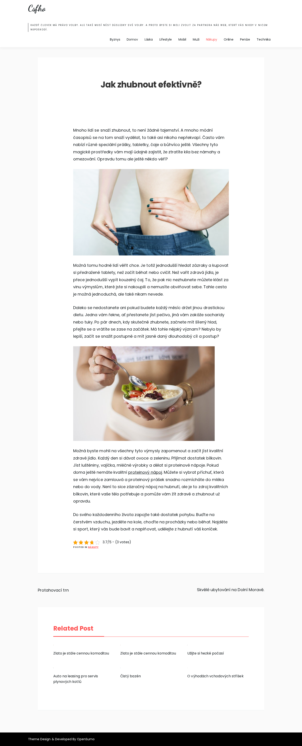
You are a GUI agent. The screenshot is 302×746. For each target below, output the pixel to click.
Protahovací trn (53, 590)
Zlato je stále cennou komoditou (81, 653)
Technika (264, 39)
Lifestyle (165, 39)
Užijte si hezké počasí (205, 653)
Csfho (36, 8)
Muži (196, 39)
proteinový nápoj (145, 472)
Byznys (115, 39)
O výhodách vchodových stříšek (215, 676)
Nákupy (211, 39)
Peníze (245, 39)
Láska (149, 39)
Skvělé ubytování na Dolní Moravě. (230, 589)
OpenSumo (86, 739)
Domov (132, 39)
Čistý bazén (130, 676)
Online (228, 39)
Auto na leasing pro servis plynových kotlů (75, 679)
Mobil (182, 39)
